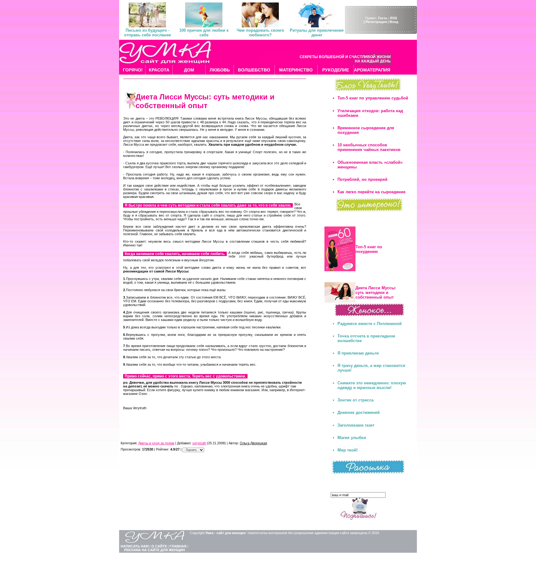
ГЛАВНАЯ (178, 546)
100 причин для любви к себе (204, 32)
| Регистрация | (376, 22)
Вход (394, 22)
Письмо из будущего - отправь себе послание (147, 32)
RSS (393, 18)
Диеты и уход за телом (156, 443)
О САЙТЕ (159, 546)
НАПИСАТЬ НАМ (135, 546)
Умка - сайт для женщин (225, 533)
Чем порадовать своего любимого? (260, 32)
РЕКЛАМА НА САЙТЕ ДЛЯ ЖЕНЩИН (154, 550)
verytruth (199, 443)
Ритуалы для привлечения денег (317, 32)
